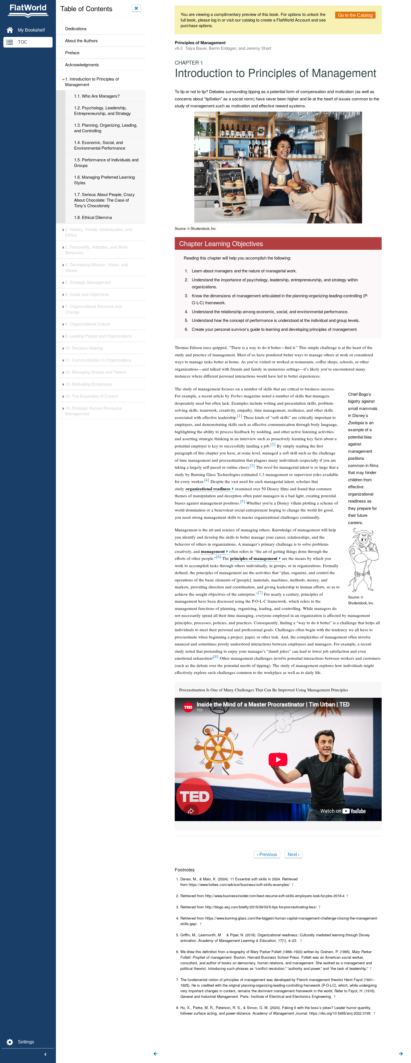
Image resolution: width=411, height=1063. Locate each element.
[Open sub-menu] (63, 79)
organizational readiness (208, 488)
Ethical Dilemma (93, 217)
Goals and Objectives (87, 294)
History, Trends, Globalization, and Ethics (98, 232)
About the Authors (81, 40)
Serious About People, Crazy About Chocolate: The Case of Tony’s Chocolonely (104, 200)
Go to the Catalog (355, 15)
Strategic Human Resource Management (93, 410)
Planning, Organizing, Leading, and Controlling (105, 127)
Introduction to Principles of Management (92, 81)
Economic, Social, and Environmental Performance (99, 145)
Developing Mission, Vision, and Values (96, 267)
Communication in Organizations (98, 360)
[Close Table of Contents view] (136, 8)
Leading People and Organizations (98, 336)
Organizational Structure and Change (93, 309)
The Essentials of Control (91, 396)
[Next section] (401, 1054)
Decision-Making (84, 348)
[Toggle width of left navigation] (45, 1054)
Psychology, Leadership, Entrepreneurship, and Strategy (102, 110)
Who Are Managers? (97, 96)
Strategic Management (88, 282)
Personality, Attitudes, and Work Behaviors (96, 249)
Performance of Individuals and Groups (106, 162)
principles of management (253, 558)
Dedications (76, 28)
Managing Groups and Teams (95, 372)
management (213, 551)
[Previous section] (155, 1054)
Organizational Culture (87, 324)
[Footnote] (239, 415)
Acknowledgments (82, 64)
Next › (293, 854)
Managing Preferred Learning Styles (104, 179)
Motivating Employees (88, 384)
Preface (72, 52)
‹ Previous (267, 854)
